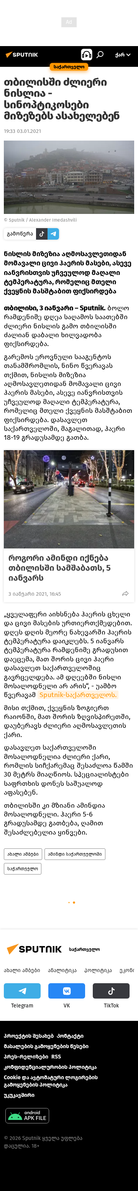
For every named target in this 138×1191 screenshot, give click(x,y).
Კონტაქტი (70, 1036)
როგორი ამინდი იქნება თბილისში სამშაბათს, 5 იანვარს (59, 568)
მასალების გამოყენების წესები (46, 1046)
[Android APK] (27, 1116)
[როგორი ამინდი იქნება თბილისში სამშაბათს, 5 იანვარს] (69, 499)
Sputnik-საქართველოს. (78, 695)
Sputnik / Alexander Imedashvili (43, 220)
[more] (125, 593)
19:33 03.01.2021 (22, 131)
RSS (56, 1057)
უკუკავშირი (19, 1095)
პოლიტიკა (98, 970)
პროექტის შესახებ (29, 1036)
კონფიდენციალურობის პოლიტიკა (50, 1067)
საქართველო (22, 868)
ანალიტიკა (62, 970)
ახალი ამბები (23, 854)
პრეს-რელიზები (26, 1057)
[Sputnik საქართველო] (23, 58)
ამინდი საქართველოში (75, 854)
